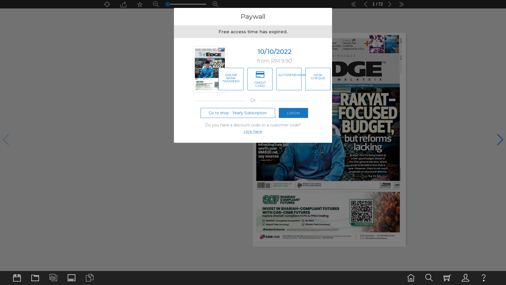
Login (293, 113)
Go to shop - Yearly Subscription (238, 113)
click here (253, 132)
